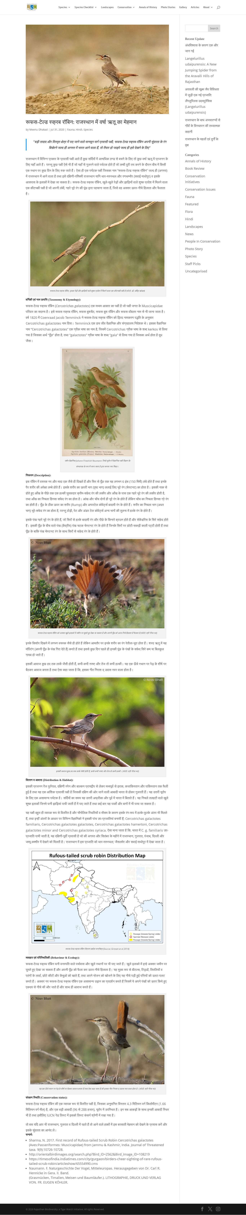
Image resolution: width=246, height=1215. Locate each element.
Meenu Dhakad (38, 129)
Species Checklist (84, 7)
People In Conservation (202, 241)
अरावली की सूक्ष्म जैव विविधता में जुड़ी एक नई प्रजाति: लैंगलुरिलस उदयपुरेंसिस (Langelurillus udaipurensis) (202, 101)
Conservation (124, 7)
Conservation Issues (200, 189)
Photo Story (194, 249)
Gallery (183, 7)
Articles (195, 7)
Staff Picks (193, 264)
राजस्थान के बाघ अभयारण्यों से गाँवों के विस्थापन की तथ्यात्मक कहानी (202, 126)
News (189, 234)
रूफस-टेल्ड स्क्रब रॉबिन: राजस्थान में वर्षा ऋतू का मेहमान (81, 122)
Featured (191, 204)
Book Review (194, 168)
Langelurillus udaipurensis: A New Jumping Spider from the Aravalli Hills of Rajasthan (201, 70)
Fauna (71, 129)
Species (63, 7)
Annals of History (148, 7)
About (206, 7)
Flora (189, 211)
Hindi (79, 129)
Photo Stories (168, 7)
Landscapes (107, 7)
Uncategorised (196, 271)
